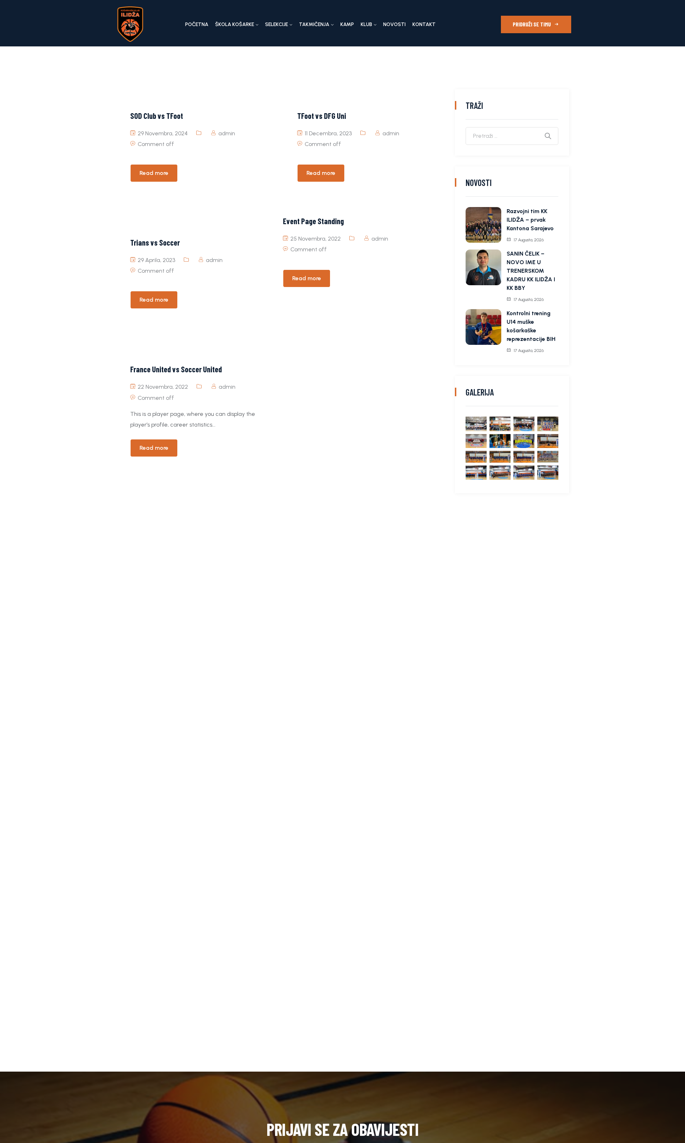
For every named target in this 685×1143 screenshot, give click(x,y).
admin (226, 133)
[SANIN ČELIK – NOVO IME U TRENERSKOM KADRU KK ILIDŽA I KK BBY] (483, 267)
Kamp (347, 24)
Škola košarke (234, 24)
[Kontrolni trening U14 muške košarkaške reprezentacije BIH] (483, 327)
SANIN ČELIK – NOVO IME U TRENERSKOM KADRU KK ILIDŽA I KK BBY (531, 270)
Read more (153, 173)
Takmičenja (314, 24)
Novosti (394, 24)
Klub (366, 24)
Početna (196, 24)
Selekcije (276, 24)
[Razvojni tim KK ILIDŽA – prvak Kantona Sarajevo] (483, 225)
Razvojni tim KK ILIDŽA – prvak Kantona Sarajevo (530, 220)
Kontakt (424, 24)
